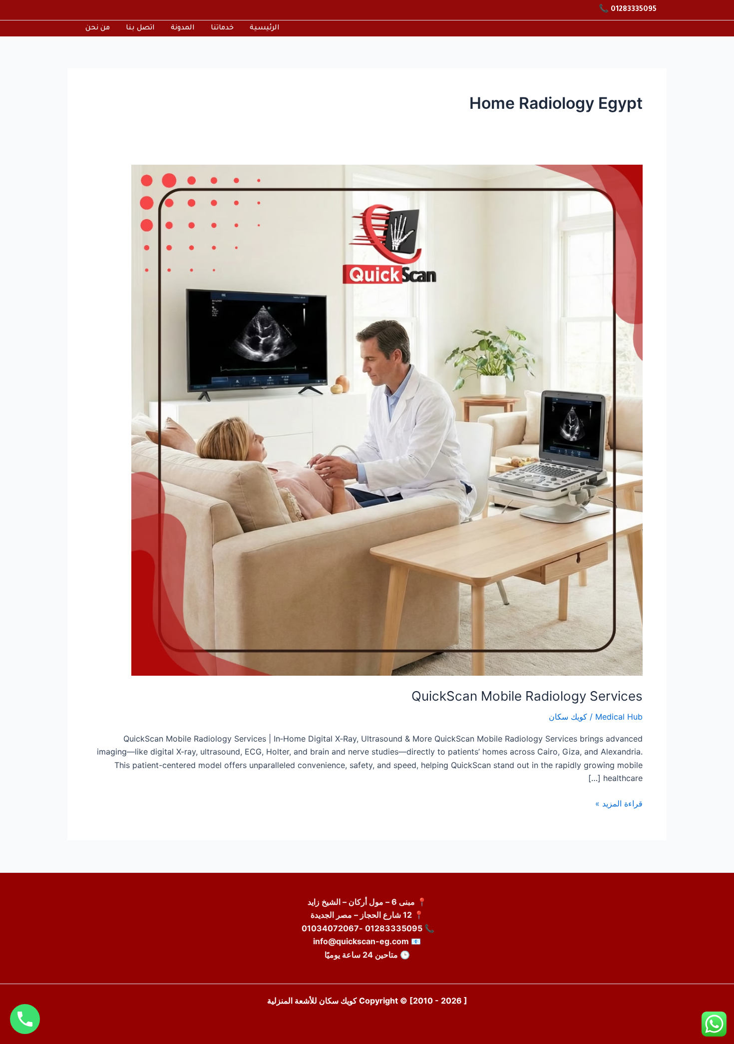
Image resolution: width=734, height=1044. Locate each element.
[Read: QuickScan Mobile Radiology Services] (387, 419)
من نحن (97, 28)
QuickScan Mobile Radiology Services (527, 696)
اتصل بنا (140, 28)
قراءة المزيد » (619, 802)
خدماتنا (222, 28)
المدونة (183, 28)
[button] (628, 10)
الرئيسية (265, 28)
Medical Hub (619, 717)
